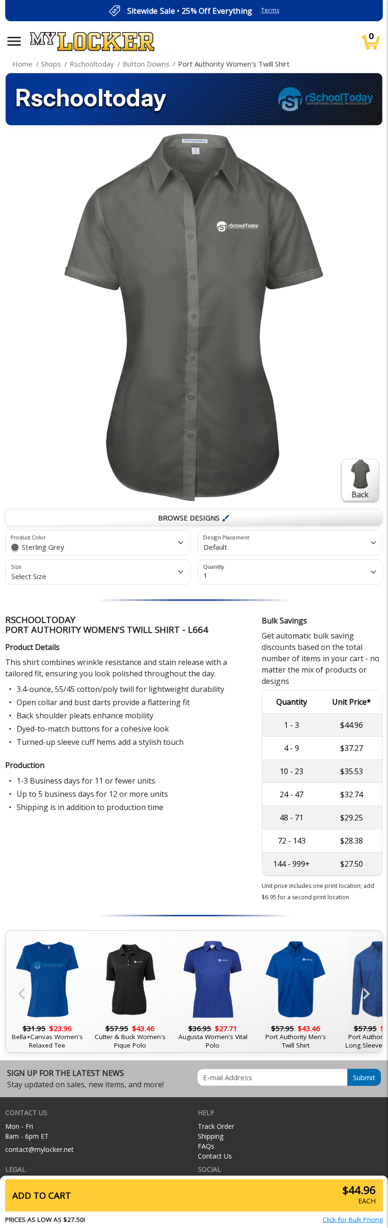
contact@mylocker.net (39, 1149)
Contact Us (215, 1155)
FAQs (206, 1146)
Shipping (210, 1136)
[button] (14, 41)
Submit (364, 1077)
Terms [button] (270, 10)
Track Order (216, 1126)
